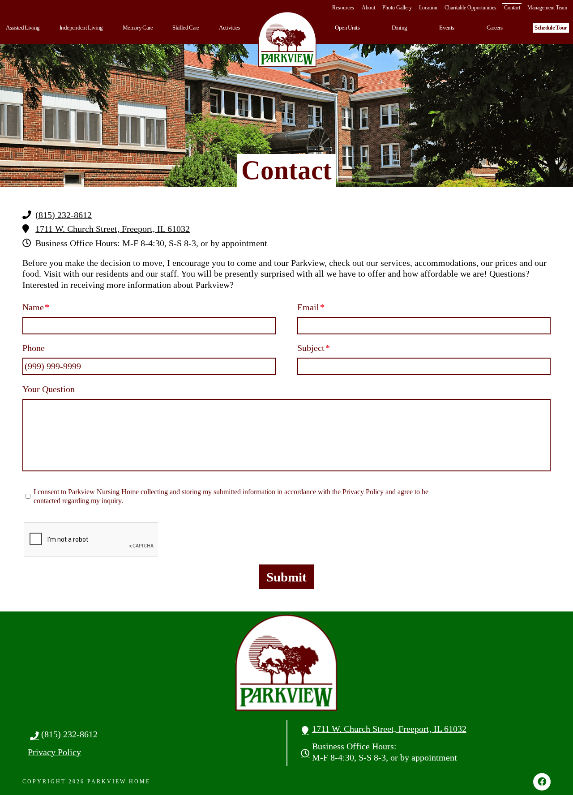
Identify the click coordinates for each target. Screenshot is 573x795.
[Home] (287, 39)
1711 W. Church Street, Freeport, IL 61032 (112, 229)
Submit (286, 577)
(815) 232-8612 (63, 215)
